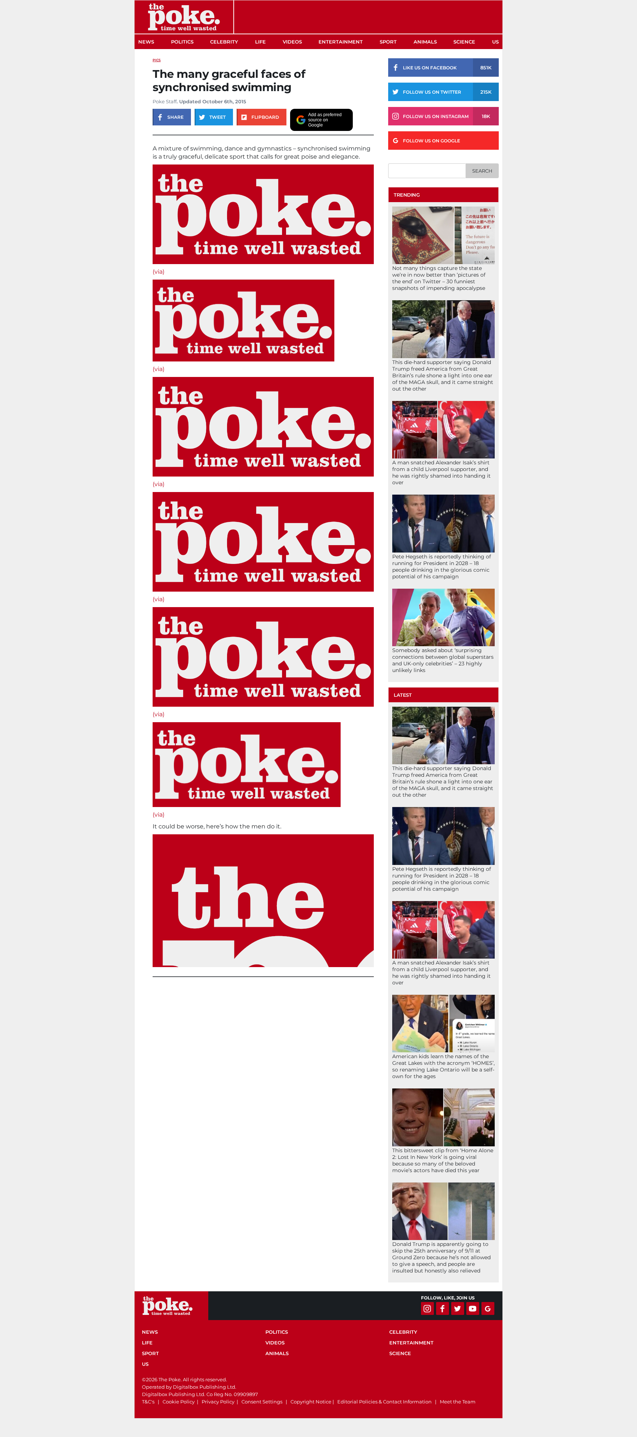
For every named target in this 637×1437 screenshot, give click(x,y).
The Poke (184, 17)
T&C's (148, 1402)
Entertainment (340, 42)
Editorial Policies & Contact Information (384, 1402)
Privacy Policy (218, 1402)
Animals (425, 42)
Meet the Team (458, 1402)
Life (260, 42)
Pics (157, 60)
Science (464, 42)
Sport (388, 42)
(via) (158, 271)
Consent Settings (261, 1402)
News (146, 42)
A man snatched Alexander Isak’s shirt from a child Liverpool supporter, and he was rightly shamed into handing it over (441, 472)
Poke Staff (165, 101)
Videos (292, 42)
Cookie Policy (179, 1402)
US (495, 42)
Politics (182, 42)
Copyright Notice (310, 1402)
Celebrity (224, 42)
